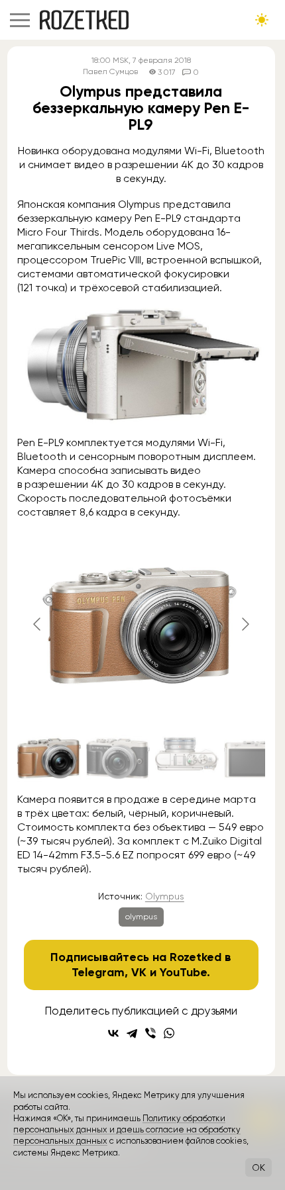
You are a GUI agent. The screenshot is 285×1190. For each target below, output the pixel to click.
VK (138, 972)
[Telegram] (132, 1033)
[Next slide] (244, 624)
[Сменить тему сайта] (262, 20)
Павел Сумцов (110, 72)
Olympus (164, 896)
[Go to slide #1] (49, 758)
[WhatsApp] (169, 1033)
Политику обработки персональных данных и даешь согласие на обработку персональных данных (127, 1129)
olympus (141, 916)
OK (258, 1167)
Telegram (98, 972)
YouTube (183, 972)
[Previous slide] (38, 624)
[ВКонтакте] (113, 1033)
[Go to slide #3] (187, 758)
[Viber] (150, 1033)
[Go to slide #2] (118, 758)
